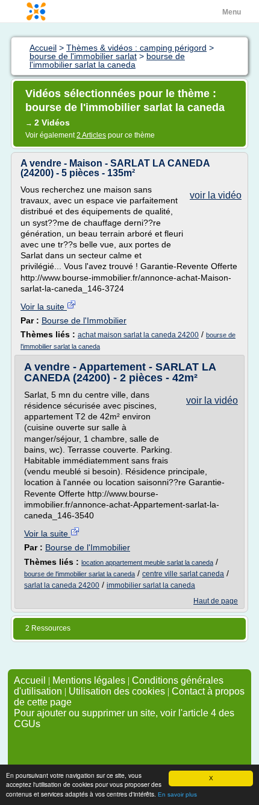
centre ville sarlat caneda (183, 574)
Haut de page (215, 601)
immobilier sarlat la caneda (151, 585)
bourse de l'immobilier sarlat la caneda (79, 574)
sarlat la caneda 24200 (61, 585)
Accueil (30, 680)
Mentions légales (88, 680)
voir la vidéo (216, 195)
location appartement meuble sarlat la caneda (147, 562)
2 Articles (91, 135)
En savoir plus (177, 794)
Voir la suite (43, 306)
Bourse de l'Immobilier (84, 320)
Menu (231, 12)
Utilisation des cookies (117, 691)
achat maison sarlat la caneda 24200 (138, 335)
